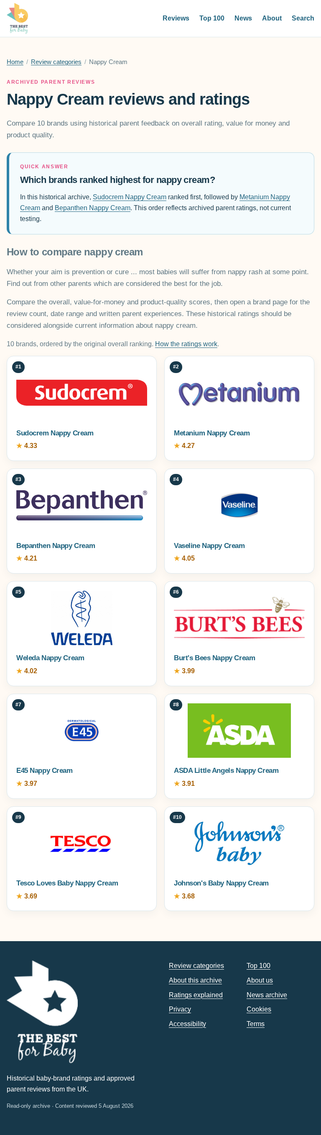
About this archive (195, 980)
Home (15, 62)
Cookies (259, 1009)
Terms (256, 1023)
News (243, 18)
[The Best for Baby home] (17, 18)
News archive (267, 995)
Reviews (176, 18)
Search (303, 18)
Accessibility (187, 1023)
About (272, 18)
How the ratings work (186, 343)
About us (260, 980)
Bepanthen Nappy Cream (92, 207)
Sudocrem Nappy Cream (129, 197)
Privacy (180, 1009)
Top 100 (211, 18)
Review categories (56, 62)
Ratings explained (196, 995)
